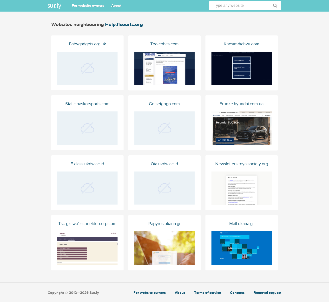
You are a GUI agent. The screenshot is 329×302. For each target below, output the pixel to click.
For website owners (88, 5)
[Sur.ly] (54, 6)
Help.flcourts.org (124, 24)
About (116, 5)
